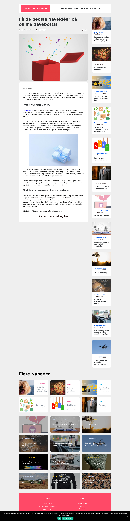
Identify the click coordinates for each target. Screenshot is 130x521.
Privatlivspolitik (68, 518)
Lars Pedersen (98, 64)
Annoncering (67, 8)
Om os (76, 8)
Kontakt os (95, 8)
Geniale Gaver (28, 110)
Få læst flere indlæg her (53, 216)
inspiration (84, 30)
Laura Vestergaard (100, 93)
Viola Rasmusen (40, 30)
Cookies (84, 8)
